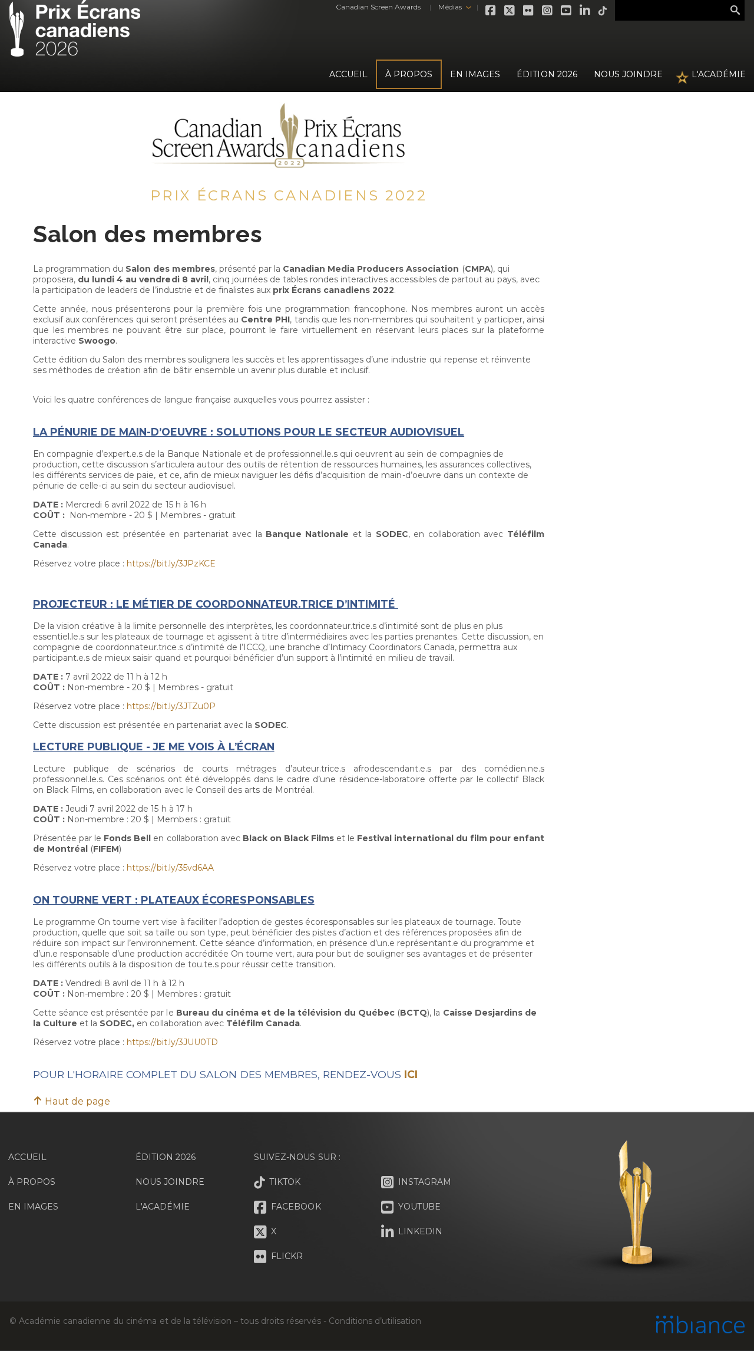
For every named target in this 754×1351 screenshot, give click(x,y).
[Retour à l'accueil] (74, 49)
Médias (449, 6)
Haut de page (76, 1101)
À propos (408, 74)
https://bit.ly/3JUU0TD (172, 1042)
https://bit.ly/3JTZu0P (171, 706)
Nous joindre (628, 74)
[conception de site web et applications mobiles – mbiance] (700, 1326)
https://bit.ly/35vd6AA (170, 867)
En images (475, 74)
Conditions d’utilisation (375, 1321)
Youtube (567, 11)
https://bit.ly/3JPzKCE (171, 563)
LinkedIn (585, 11)
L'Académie (719, 74)
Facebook (491, 11)
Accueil (348, 74)
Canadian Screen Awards (378, 6)
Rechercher (735, 10)
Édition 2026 (165, 1157)
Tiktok (603, 10)
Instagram (548, 11)
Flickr (529, 11)
